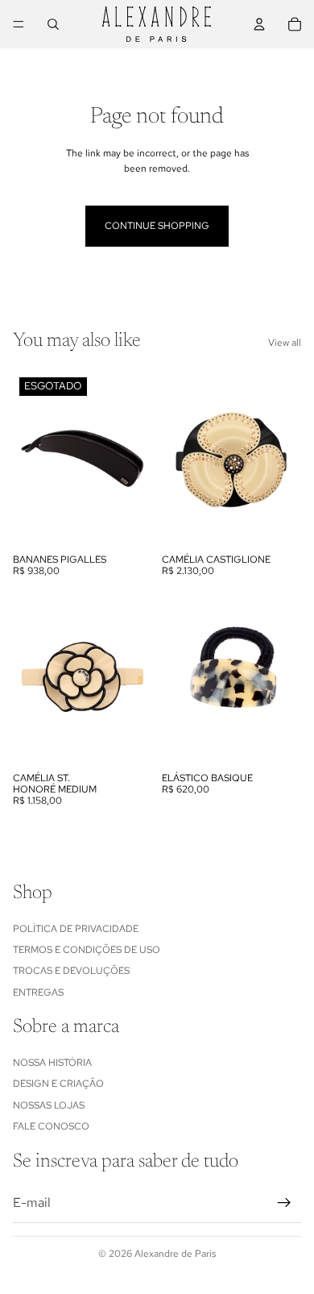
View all (284, 342)
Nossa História (52, 1062)
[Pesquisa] (53, 24)
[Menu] (18, 24)
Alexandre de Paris (175, 1253)
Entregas (38, 991)
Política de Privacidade (75, 928)
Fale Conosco (51, 1126)
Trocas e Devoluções (71, 970)
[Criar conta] (284, 1202)
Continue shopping (157, 225)
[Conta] (259, 24)
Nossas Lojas (49, 1104)
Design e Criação (58, 1083)
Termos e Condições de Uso (86, 949)
